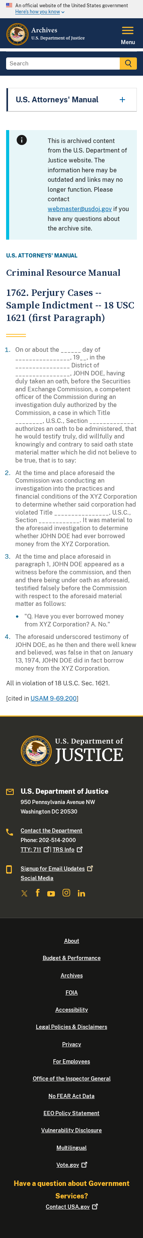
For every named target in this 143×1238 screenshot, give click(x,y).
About (71, 941)
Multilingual (71, 1148)
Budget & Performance (72, 958)
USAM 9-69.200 (54, 698)
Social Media (37, 878)
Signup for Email (53, 869)
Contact (68, 1207)
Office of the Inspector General (72, 1079)
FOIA (72, 993)
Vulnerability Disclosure (71, 1130)
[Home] (46, 44)
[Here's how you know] (71, 9)
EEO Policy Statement (71, 1113)
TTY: (31, 850)
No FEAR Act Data (71, 1096)
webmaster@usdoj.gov (80, 209)
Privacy (71, 1044)
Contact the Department (51, 831)
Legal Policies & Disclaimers (71, 1027)
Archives (72, 976)
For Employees (71, 1061)
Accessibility (71, 1010)
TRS (63, 850)
